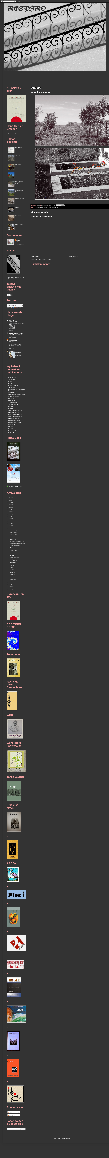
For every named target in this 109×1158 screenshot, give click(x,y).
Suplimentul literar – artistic (16, 333)
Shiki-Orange (11, 387)
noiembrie (12, 532)
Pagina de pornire (73, 256)
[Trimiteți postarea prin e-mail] (54, 205)
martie (12, 574)
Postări (11, 1112)
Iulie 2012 (10, 426)
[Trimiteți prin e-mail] (57, 205)
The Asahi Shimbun (13, 404)
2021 (10, 509)
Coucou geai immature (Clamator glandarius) (20, 354)
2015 (10, 523)
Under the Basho (12, 377)
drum (45, 207)
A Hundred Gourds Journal (14, 396)
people (53, 207)
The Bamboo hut (12, 379)
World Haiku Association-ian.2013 (16, 416)
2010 (10, 586)
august (12, 539)
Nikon (50, 207)
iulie (11, 565)
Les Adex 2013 (12, 430)
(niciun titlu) (18, 156)
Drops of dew (13, 562)
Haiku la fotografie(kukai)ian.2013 (16, 414)
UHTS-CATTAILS (13, 385)
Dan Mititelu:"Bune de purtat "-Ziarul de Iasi (16, 278)
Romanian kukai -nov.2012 (14, 422)
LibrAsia (10, 406)
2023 (10, 505)
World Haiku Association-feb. (15, 410)
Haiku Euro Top (13, 340)
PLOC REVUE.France (13, 433)
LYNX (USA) (11, 400)
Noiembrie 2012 (12, 424)
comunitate (38, 207)
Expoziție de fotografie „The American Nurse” (15, 346)
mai (11, 570)
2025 (10, 500)
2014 (10, 525)
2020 (10, 512)
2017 (10, 518)
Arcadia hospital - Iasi (19, 190)
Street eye (17, 207)
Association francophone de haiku (16, 394)
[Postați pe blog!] (59, 205)
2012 (10, 582)
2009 (10, 589)
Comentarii (12, 1115)
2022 (10, 507)
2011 (10, 584)
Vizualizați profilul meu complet (19, 245)
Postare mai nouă (35, 256)
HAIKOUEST (11, 398)
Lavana (18, 240)
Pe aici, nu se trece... (15, 557)
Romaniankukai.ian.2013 (14, 420)
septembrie (13, 537)
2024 (10, 502)
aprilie (12, 572)
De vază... (12, 555)
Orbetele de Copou (19, 198)
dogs (42, 207)
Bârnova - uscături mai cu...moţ (17, 541)
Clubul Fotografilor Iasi (15, 344)
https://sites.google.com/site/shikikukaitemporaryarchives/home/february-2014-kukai (16, 391)
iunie (11, 567)
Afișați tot (24, 361)
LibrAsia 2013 (18, 147)
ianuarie (12, 579)
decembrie (12, 530)
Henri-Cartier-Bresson (13, 134)
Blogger (68, 1138)
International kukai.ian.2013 (15, 418)
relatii (56, 207)
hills (47, 207)
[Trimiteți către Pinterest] (64, 205)
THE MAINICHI (12, 402)
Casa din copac (18, 224)
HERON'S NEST (12, 381)
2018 (10, 516)
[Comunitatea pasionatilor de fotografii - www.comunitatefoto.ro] (16, 488)
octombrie (12, 534)
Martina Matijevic (19, 323)
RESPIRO (26, 8)
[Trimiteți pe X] (60, 205)
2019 (10, 514)
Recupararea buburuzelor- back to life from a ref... (17, 544)
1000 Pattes (11, 351)
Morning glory (13, 560)
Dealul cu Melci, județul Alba (19, 182)
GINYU (10, 383)
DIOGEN (10, 408)
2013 (10, 528)
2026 (10, 498)
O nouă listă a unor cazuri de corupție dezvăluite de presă (15, 335)
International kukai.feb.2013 (15, 412)
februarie (12, 577)
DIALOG (17, 173)
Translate (18, 307)
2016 (10, 521)
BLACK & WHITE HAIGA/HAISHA (13, 321)
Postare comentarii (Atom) (44, 259)
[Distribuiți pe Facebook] (62, 205)
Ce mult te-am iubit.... (15, 553)
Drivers (11, 547)
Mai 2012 (10, 429)
